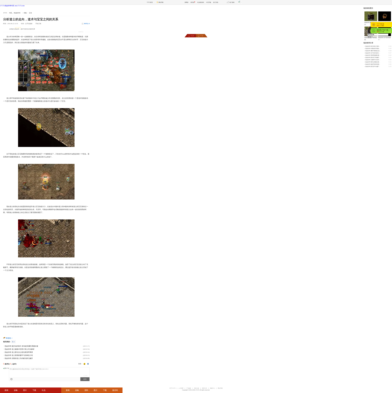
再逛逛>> (9, 338)
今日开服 (208, 2)
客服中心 (212, 388)
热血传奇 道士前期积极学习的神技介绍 (19, 355)
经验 (25, 13)
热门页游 (215, 2)
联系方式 (204, 388)
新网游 (186, 2)
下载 (34, 390)
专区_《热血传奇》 (15, 13)
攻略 (16, 390)
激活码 (115, 390)
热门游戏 (231, 2)
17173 (5, 13)
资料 (86, 390)
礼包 (43, 390)
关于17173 (172, 388)
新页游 (192, 2)
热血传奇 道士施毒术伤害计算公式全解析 (19, 349)
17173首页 (150, 2)
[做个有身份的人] (84, 364)
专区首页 (18, 28)
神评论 (87, 23)
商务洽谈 (196, 388)
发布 (85, 379)
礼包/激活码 (200, 2)
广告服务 (188, 388)
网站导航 (161, 2)
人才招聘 (180, 388)
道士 (13, 342)
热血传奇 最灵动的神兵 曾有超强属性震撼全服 (21, 346)
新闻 (6, 390)
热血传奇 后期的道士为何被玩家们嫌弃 (19, 358)
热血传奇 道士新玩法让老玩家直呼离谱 (19, 352)
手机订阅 (38, 23)
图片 (25, 390)
